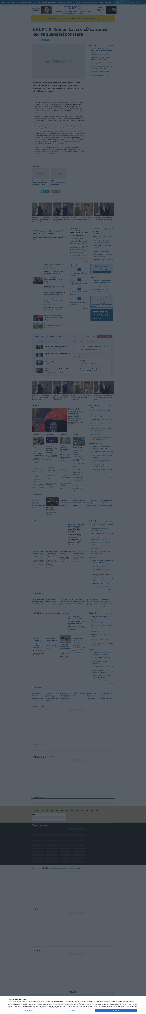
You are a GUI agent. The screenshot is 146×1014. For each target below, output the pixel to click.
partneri (14, 1001)
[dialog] (73, 1005)
